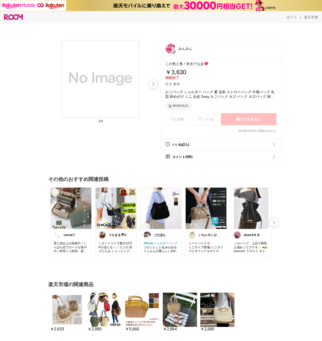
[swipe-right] (153, 84)
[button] (170, 48)
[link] (71, 208)
